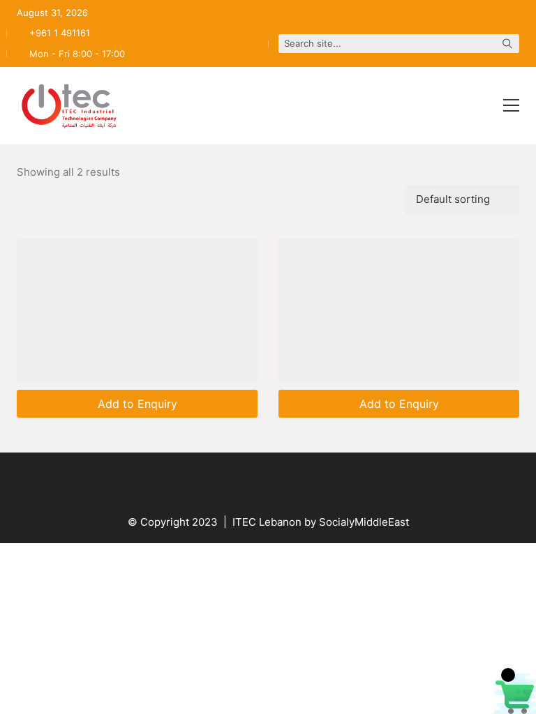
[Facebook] (198, 480)
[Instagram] (268, 480)
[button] (511, 105)
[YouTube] (233, 480)
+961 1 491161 (59, 32)
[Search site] (507, 44)
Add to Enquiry (137, 404)
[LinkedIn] (303, 480)
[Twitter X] (338, 480)
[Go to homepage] (69, 105)
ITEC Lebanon (267, 522)
